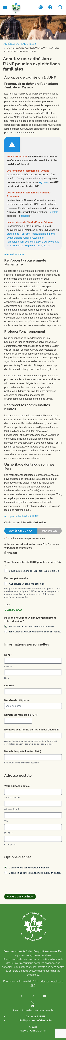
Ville (6, 820)
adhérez (44, 981)
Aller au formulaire (14, 254)
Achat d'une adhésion (20, 896)
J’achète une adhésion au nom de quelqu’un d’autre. (35, 872)
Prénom (8, 666)
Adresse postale (12, 797)
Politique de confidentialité (35, 1020)
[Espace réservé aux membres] (50, 7)
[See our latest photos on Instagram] (33, 996)
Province (8, 832)
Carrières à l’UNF (35, 1016)
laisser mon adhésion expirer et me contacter (31, 626)
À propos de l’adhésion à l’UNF (21, 516)
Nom (6, 678)
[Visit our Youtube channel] (45, 996)
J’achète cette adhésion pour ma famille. (29, 867)
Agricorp (44, 182)
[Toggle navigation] (4, 7)
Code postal (10, 844)
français (25, 215)
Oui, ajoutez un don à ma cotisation (26, 583)
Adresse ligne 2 (11, 809)
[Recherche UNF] (60, 7)
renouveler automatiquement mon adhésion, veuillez (35, 631)
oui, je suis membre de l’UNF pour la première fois (34, 570)
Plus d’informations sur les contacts (33, 1010)
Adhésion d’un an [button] (21, 530)
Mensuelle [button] (49, 530)
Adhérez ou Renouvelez (20, 43)
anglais (54, 212)
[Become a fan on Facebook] (21, 996)
